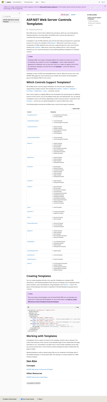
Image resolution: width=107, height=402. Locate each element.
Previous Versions (36, 14)
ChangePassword (31, 115)
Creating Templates (93, 21)
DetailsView (37, 91)
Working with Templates (94, 23)
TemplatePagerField (32, 250)
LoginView (30, 211)
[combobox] (11, 16)
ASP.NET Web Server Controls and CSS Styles (40, 369)
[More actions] (79, 14)
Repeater (72, 89)
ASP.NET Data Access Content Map (37, 377)
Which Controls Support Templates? (94, 18)
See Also (90, 25)
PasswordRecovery (32, 223)
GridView (37, 47)
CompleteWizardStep (32, 121)
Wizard (29, 263)
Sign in (103, 2)
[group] (53, 320)
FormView (30, 91)
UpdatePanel (30, 255)
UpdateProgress (31, 259)
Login (44, 91)
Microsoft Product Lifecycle (48, 7)
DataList (52, 43)
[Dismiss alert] (105, 6)
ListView (29, 186)
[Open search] (99, 2)
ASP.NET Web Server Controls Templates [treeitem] (11, 20)
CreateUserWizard (32, 126)
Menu (28, 217)
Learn (28, 14)
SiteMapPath (30, 241)
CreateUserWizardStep (33, 137)
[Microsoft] (3, 2)
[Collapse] (19, 13)
